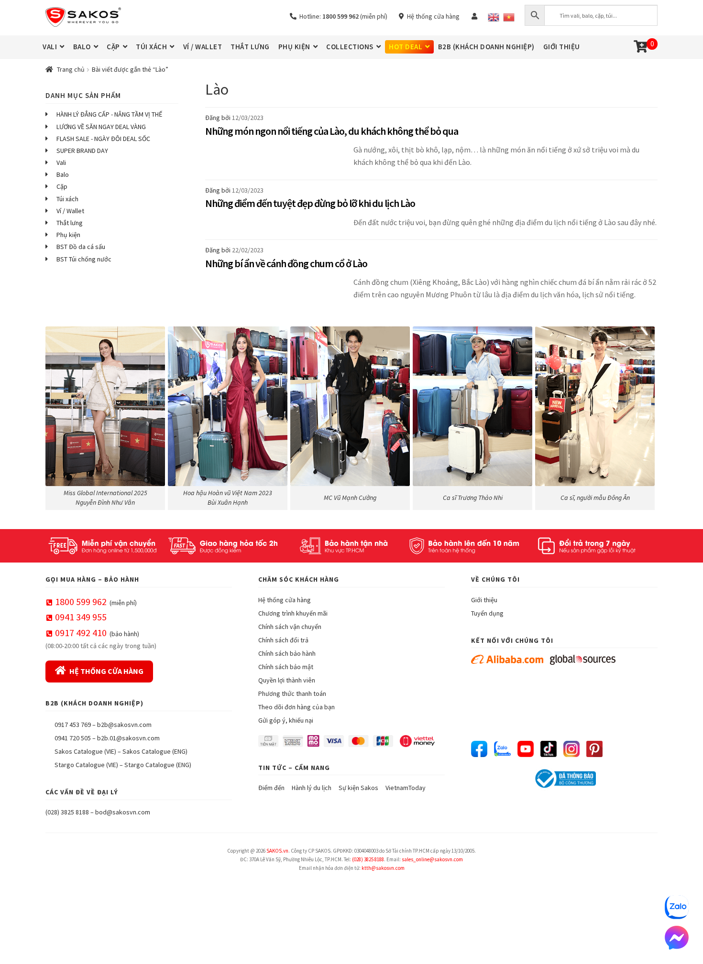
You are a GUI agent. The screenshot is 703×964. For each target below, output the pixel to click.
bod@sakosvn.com (122, 812)
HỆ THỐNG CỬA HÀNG (106, 671)
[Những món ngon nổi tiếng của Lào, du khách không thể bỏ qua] (277, 161)
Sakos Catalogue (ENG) (154, 751)
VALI (50, 46)
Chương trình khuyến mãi (293, 613)
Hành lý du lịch (311, 787)
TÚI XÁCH (151, 46)
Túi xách (67, 199)
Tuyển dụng (487, 613)
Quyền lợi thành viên (286, 680)
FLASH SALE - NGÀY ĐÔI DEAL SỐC (103, 138)
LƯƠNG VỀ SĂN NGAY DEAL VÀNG (101, 126)
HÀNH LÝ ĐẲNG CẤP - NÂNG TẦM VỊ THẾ (109, 114)
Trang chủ (71, 69)
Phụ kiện (68, 234)
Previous (57, 416)
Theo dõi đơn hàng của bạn (296, 707)
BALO (82, 46)
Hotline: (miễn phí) (342, 16)
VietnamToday (405, 787)
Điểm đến (271, 787)
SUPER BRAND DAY (82, 150)
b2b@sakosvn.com (124, 724)
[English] (493, 17)
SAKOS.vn (277, 850)
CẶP (113, 46)
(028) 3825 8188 (67, 812)
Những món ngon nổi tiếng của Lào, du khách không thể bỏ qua (331, 131)
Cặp (61, 186)
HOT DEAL (405, 46)
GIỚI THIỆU (561, 46)
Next (645, 416)
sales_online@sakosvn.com (432, 859)
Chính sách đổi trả (283, 640)
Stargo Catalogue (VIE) (86, 764)
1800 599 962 (81, 601)
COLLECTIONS (349, 46)
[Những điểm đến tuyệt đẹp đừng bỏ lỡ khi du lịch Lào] (277, 228)
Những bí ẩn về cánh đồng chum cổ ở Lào (286, 263)
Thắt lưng (69, 222)
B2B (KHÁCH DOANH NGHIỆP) (486, 46)
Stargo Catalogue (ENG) (157, 764)
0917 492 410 (81, 633)
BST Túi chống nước (83, 259)
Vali (61, 162)
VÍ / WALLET (202, 46)
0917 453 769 (73, 724)
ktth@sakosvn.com (383, 868)
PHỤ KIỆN (294, 46)
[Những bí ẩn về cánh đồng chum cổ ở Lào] (277, 294)
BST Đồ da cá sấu (80, 246)
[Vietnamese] (508, 17)
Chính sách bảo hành (287, 653)
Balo (62, 174)
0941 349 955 (81, 617)
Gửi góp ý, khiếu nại (285, 720)
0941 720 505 (73, 738)
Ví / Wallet (70, 210)
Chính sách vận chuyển (289, 626)
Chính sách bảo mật (285, 666)
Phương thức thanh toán (292, 693)
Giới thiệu (484, 600)
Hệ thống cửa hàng (432, 16)
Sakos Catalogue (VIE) (85, 751)
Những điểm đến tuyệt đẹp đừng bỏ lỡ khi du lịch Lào (310, 203)
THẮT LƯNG (250, 46)
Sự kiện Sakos (358, 787)
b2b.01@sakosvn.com (128, 738)
